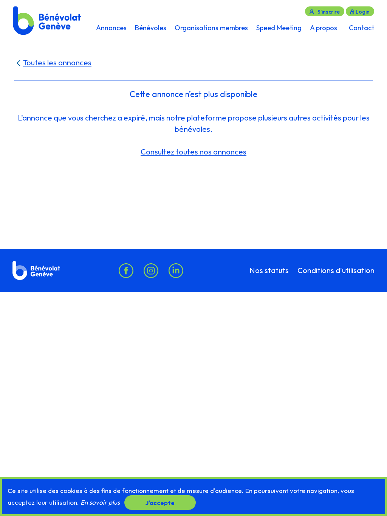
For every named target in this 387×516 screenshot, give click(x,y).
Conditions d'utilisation (336, 270)
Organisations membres (211, 27)
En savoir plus (100, 502)
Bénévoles (150, 27)
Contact (361, 27)
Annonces (111, 27)
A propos (323, 27)
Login (363, 11)
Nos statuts (269, 270)
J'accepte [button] (160, 502)
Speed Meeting (279, 27)
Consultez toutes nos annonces (193, 151)
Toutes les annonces (57, 62)
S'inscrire (328, 11)
